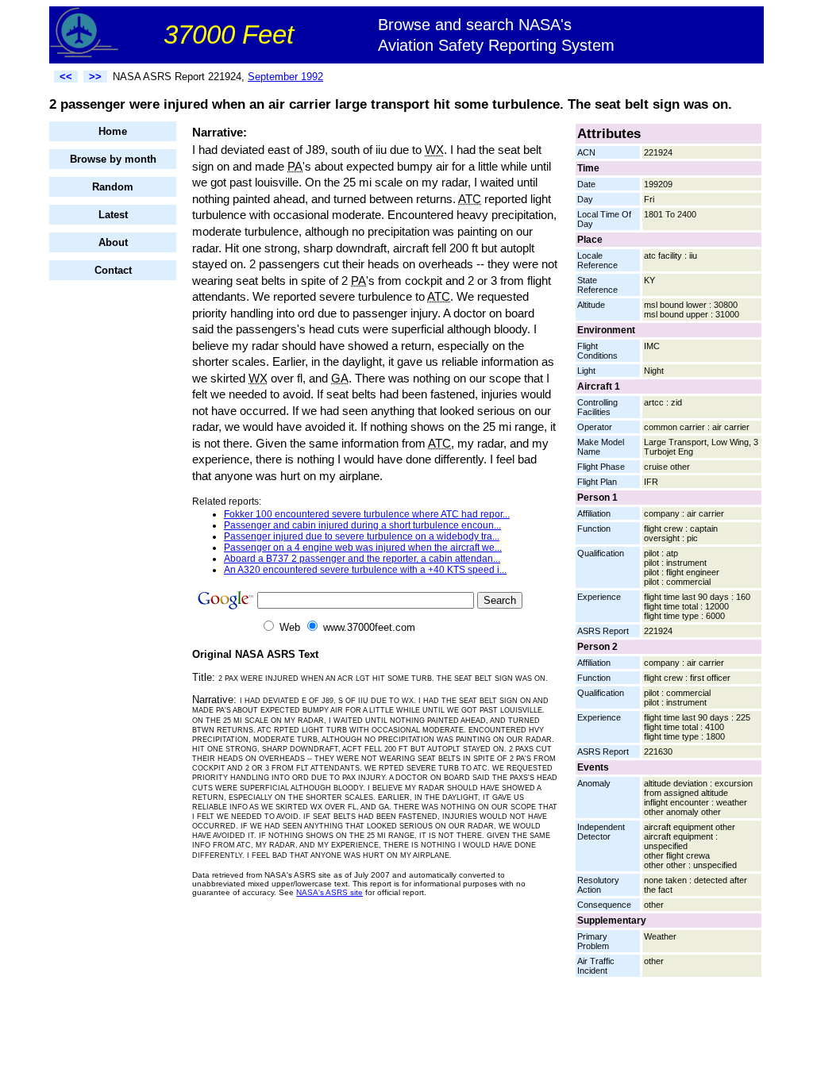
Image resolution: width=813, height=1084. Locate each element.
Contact (113, 270)
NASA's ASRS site (329, 892)
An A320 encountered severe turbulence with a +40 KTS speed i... (365, 569)
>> (95, 77)
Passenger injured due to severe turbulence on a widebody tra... (361, 536)
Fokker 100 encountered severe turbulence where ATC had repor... (367, 514)
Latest (113, 215)
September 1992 (285, 77)
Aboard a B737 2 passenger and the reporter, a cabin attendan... (362, 558)
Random (112, 187)
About (113, 242)
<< (66, 77)
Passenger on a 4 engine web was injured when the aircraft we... (363, 547)
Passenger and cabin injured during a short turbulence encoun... (362, 525)
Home (112, 131)
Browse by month (113, 159)
